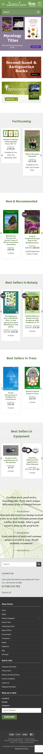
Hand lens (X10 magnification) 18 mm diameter (11, 460)
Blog (3, 650)
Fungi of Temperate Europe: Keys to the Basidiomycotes (32, 239)
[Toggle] (39, 618)
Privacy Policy (6, 671)
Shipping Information (9, 687)
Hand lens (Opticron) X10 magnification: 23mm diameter (32, 461)
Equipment (5, 646)
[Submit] (38, 12)
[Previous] (2, 155)
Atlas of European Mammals (32, 155)
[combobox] (21, 12)
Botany (4, 642)
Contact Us (5, 683)
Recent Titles (6, 622)
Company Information (9, 667)
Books (4, 614)
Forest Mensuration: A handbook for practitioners (11, 396)
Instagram (6, 706)
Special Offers (7, 630)
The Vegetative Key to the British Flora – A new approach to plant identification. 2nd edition (11, 321)
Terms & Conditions (8, 679)
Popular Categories (8, 618)
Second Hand (6, 634)
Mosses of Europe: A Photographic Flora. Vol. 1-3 (10, 141)
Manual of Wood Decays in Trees (32, 392)
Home (4, 610)
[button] (3, 4)
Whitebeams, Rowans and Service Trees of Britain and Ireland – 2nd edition (11, 240)
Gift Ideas (5, 654)
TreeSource (6, 638)
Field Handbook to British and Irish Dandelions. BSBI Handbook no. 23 (32, 319)
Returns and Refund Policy (11, 675)
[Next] (40, 155)
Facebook (5, 698)
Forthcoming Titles (8, 626)
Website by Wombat (21, 749)
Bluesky (5, 702)
